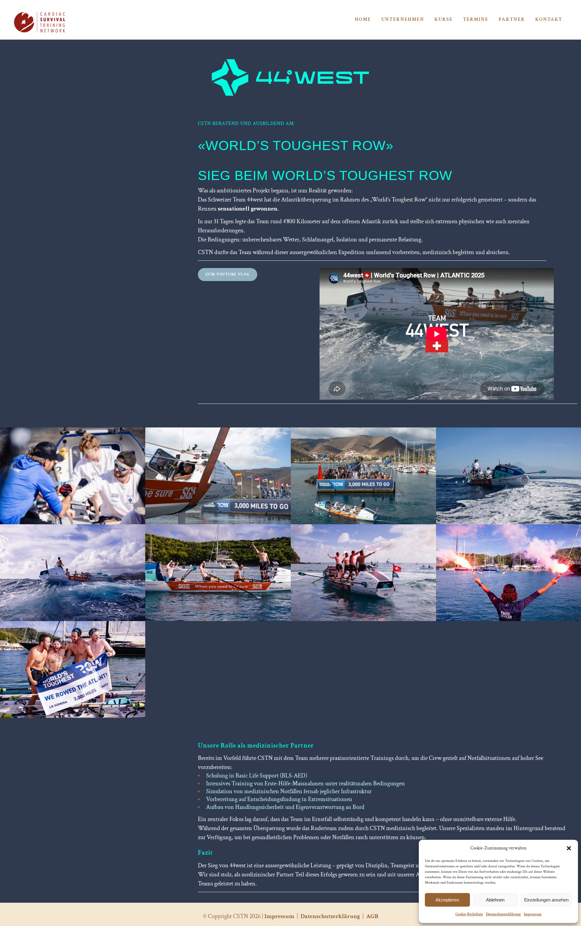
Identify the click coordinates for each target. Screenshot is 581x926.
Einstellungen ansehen (546, 899)
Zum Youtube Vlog (227, 274)
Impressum (532, 914)
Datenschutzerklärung (503, 914)
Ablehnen (495, 899)
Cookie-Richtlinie (469, 914)
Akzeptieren (447, 899)
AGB (372, 916)
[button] (569, 848)
